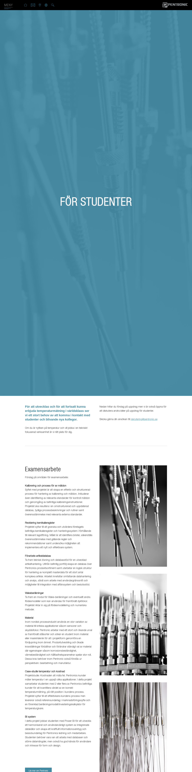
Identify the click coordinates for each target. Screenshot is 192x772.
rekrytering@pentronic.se (144, 419)
